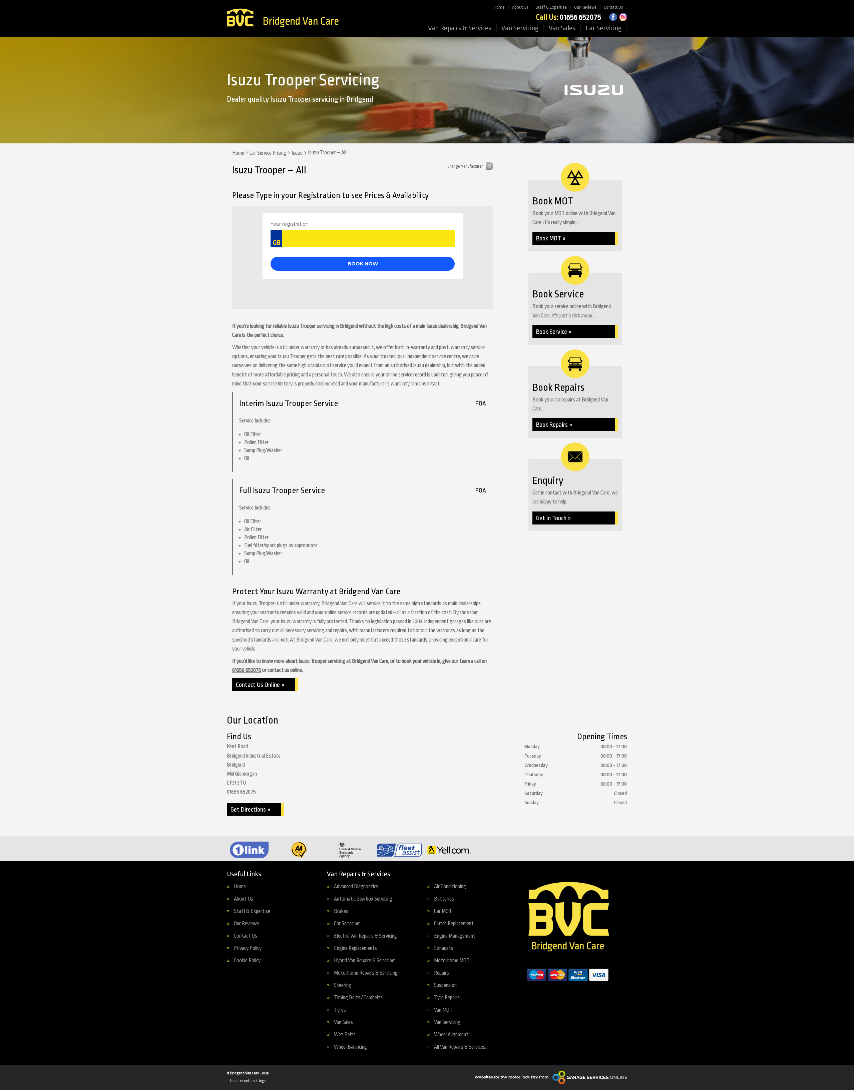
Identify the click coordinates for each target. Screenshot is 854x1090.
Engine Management (454, 936)
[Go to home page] (283, 18)
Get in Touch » (553, 518)
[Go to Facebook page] (613, 17)
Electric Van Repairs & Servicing (365, 936)
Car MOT (443, 911)
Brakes (341, 911)
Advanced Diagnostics (356, 887)
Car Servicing (603, 28)
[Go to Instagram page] (623, 17)
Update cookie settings (248, 1081)
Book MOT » (551, 238)
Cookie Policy (247, 961)
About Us (520, 7)
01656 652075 (568, 17)
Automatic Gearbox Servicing (363, 899)
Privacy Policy (248, 948)
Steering (342, 985)
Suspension (445, 985)
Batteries (444, 899)
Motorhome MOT (452, 961)
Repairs (441, 973)
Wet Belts (345, 1035)
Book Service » (554, 331)
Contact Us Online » (260, 685)
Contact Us (613, 7)
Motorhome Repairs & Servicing (366, 973)
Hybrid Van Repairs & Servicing (364, 961)
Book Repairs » (554, 424)
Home (499, 7)
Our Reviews (585, 7)
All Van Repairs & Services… (461, 1047)
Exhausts (443, 948)
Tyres (340, 1010)
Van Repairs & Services (459, 28)
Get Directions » (251, 809)
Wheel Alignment (451, 1035)
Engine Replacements (355, 948)
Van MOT (443, 1010)
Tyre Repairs (447, 998)
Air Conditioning (450, 887)
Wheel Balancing (350, 1047)
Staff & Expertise (551, 7)
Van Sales (562, 28)
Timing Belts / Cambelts (358, 998)
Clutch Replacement (454, 924)
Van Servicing (520, 28)
